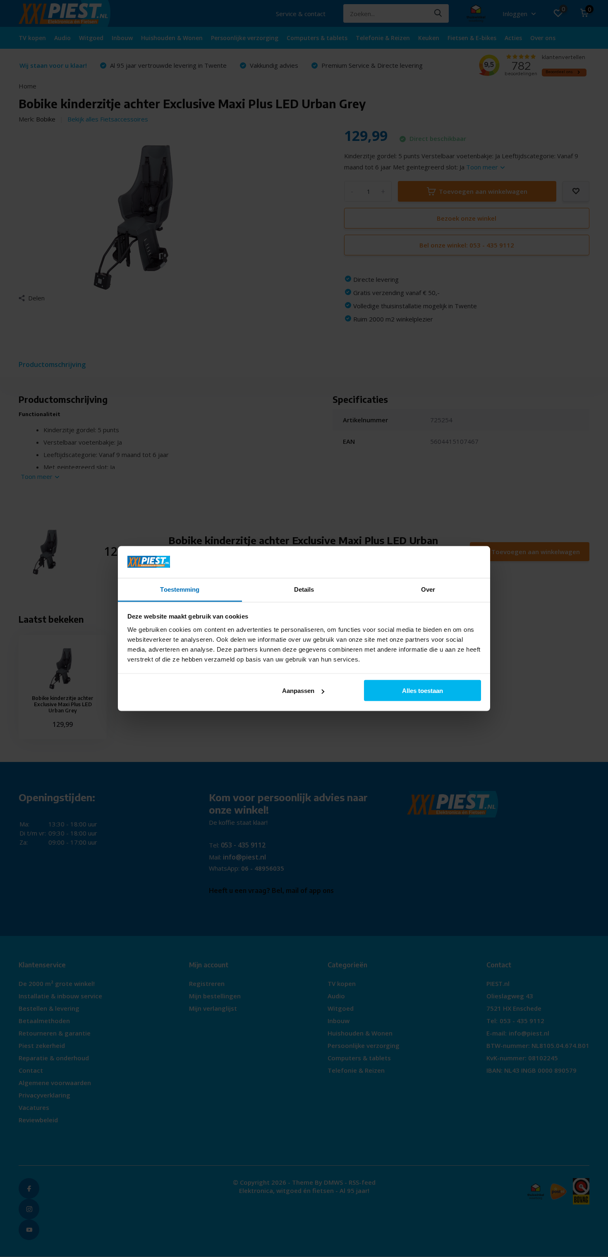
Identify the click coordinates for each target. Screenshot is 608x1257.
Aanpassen (298, 690)
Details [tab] (304, 589)
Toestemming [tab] (179, 589)
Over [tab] (428, 589)
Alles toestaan (422, 690)
